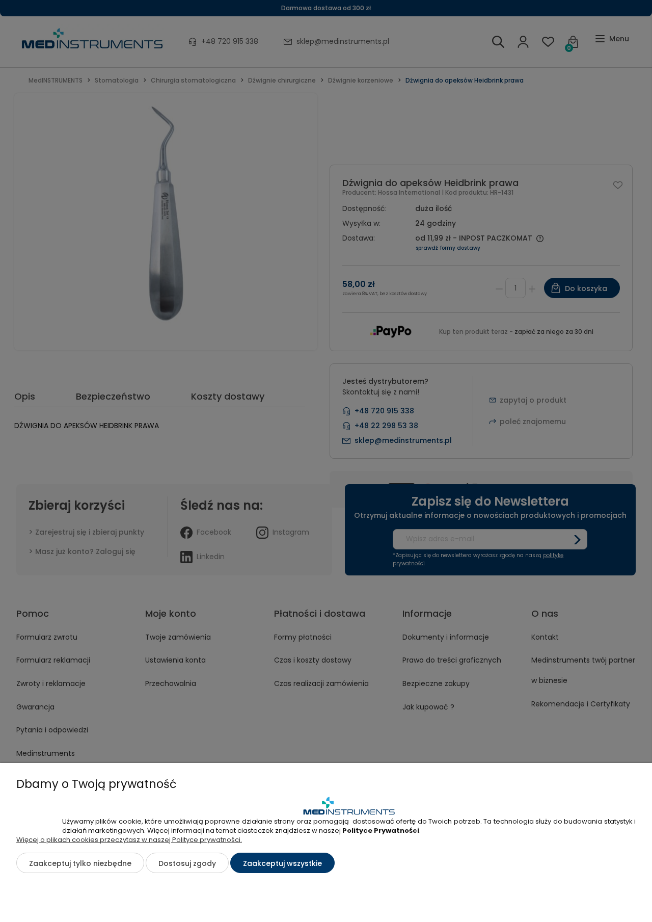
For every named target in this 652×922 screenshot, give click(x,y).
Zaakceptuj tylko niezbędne (80, 863)
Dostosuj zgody (187, 863)
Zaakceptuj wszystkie (282, 863)
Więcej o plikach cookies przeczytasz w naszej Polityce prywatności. (129, 840)
